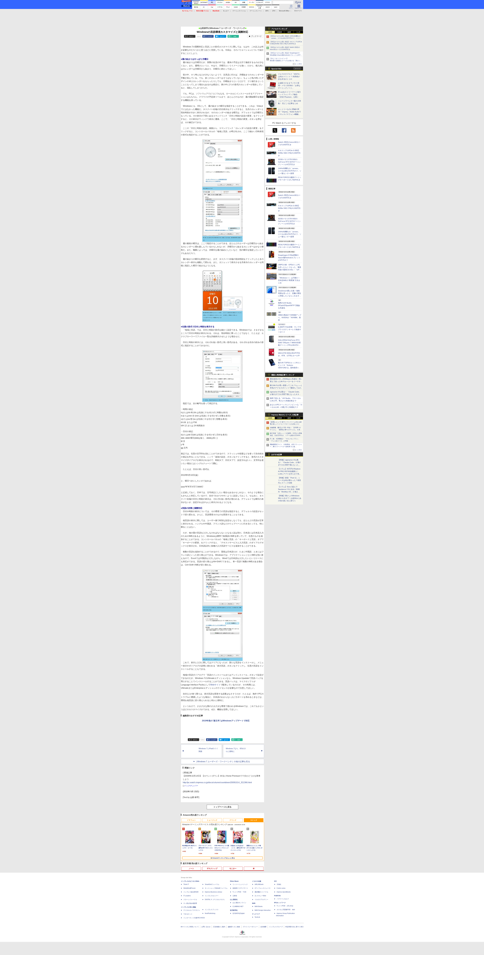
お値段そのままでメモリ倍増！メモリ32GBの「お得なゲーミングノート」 (289, 85)
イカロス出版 (256, 881)
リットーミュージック (240, 884)
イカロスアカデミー (261, 899)
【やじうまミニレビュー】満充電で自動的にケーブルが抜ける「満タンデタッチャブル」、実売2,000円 (286, 61)
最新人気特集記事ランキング (282, 375)
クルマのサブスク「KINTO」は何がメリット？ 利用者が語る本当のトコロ (289, 76)
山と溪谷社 (234, 899)
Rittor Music (234, 881)
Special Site (276, 69)
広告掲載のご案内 (219, 927)
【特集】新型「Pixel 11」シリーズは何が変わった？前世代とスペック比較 (289, 480)
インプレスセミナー (211, 896)
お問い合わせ (205, 927)
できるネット (187, 914)
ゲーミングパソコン (239, 11)
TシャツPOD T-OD (239, 892)
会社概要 (263, 927)
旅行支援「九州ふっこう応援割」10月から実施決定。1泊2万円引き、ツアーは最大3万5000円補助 (286, 435)
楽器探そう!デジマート (240, 888)
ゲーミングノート (256, 11)
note (235, 36)
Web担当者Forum (189, 888)
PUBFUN (277, 896)
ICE (275, 881)
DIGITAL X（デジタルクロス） (215, 899)
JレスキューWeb (260, 896)
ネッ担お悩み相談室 (190, 903)
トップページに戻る (222, 807)
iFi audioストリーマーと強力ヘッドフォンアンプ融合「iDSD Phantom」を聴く (289, 94)
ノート (191, 868)
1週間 (289, 32)
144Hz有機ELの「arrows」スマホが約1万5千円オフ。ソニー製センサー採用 (289, 170)
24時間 (279, 32)
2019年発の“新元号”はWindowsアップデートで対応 (226, 721)
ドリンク (232, 820)
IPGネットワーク (280, 903)
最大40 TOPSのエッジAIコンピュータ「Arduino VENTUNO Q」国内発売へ (289, 365)
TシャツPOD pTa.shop (285, 906)
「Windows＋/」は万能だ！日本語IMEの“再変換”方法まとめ (289, 280)
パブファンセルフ (283, 899)
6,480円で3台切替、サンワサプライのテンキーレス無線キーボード (289, 329)
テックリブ (256, 914)
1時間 (270, 32)
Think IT (186, 884)
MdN (253, 903)
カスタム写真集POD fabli (286, 909)
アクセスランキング (279, 29)
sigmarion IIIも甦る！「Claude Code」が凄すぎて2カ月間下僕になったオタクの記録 (285, 394)
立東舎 (235, 896)
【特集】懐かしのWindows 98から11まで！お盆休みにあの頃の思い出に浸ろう (289, 498)
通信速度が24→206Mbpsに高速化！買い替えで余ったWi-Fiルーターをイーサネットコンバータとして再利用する (286, 381)
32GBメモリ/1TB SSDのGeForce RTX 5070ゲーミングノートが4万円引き (289, 161)
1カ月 (298, 32)
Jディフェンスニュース (262, 888)
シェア (210, 36)
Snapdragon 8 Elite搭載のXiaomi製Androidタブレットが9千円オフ (289, 257)
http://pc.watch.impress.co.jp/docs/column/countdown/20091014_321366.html (217, 782)
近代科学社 (234, 910)
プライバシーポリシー (250, 927)
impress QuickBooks (284, 892)
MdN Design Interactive (263, 910)
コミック (253, 820)
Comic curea (281, 888)
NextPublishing (210, 913)
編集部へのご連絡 (234, 927)
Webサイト (215, 685)
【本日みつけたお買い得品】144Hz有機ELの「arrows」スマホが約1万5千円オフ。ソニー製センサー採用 (286, 38)
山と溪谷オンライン (239, 903)
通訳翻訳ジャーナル (261, 892)
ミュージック (212, 820)
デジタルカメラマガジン (191, 910)
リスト (199, 36)
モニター (226, 11)
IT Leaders (187, 896)
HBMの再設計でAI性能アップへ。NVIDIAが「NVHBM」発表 (289, 317)
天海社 (279, 884)
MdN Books (259, 906)
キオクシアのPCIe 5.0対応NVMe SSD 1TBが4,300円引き (289, 152)
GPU (267, 11)
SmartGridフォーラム (212, 884)
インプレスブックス (211, 909)
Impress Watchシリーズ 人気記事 (285, 415)
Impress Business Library (213, 892)
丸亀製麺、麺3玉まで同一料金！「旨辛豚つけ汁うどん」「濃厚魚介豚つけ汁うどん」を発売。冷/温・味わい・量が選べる (285, 430)
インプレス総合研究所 (191, 892)
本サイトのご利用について (190, 927)
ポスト (191, 36)
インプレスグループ (276, 927)
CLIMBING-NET (238, 906)
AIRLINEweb (259, 884)
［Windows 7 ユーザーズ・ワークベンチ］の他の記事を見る (222, 761)
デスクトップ (212, 868)
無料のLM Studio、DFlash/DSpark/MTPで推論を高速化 (289, 305)
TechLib (257, 917)
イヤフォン (191, 820)
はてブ (222, 36)
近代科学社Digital (239, 913)
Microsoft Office (284, 11)
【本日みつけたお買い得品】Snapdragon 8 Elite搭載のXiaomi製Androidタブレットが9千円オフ (286, 55)
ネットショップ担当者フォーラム (216, 888)
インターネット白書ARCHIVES (194, 918)
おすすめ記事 (276, 455)
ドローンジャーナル (190, 899)
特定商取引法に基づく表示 (294, 927)
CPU (273, 11)
